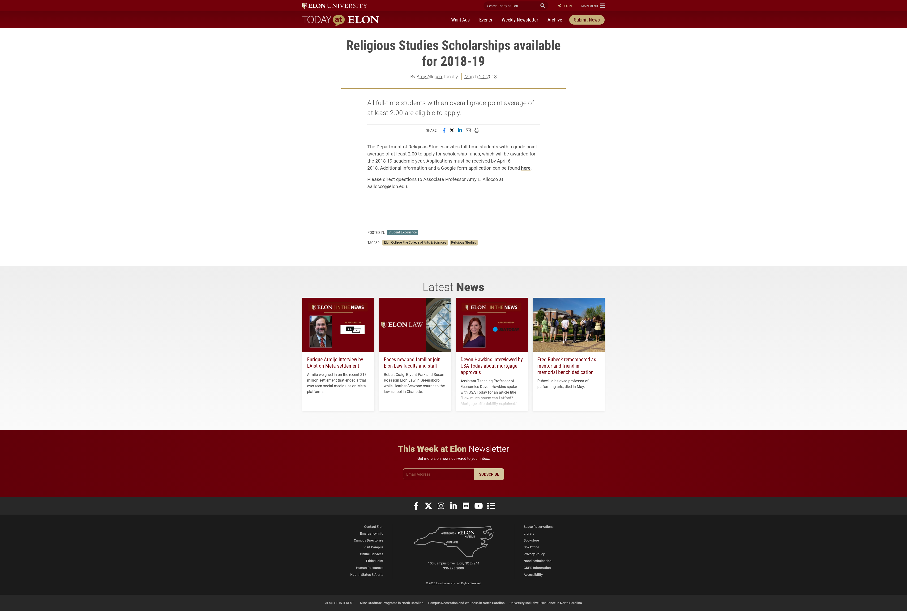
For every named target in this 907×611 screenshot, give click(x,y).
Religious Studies (463, 242)
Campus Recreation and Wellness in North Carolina (466, 603)
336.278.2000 (453, 568)
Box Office (531, 547)
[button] (593, 6)
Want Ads (460, 19)
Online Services (371, 554)
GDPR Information (537, 567)
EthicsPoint (374, 561)
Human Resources (369, 567)
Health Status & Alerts (366, 574)
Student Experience (403, 232)
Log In (567, 6)
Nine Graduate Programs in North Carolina (392, 603)
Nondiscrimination (538, 561)
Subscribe (489, 474)
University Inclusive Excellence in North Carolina (545, 603)
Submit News (587, 19)
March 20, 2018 (481, 76)
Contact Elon (373, 526)
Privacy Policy (534, 554)
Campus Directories (368, 540)
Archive (555, 19)
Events (485, 19)
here (526, 168)
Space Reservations (538, 526)
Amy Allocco (429, 76)
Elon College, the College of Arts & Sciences (415, 242)
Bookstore (531, 540)
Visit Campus (373, 547)
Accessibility (533, 574)
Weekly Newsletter (520, 19)
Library (529, 533)
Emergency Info (371, 533)
